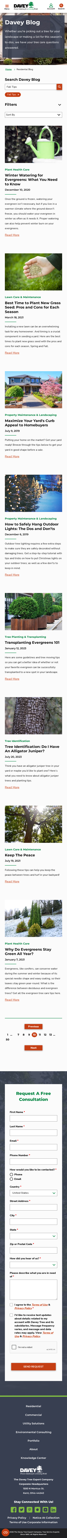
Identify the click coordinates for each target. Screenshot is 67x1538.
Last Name (17, 1126)
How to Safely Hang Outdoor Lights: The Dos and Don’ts (32, 526)
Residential (33, 1406)
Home (8, 69)
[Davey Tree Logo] (33, 1470)
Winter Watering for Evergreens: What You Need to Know (31, 179)
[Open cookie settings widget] (5, 1532)
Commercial (33, 1414)
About (33, 1449)
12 (45, 1034)
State (14, 1230)
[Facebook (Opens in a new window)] (13, 1509)
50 (7, 1039)
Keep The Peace (20, 855)
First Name (17, 1112)
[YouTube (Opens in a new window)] (45, 1509)
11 (40, 1034)
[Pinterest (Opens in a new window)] (29, 1509)
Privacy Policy (23, 1308)
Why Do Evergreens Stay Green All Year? (28, 951)
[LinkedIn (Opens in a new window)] (53, 1509)
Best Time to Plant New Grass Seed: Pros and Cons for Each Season (33, 307)
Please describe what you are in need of (33, 1274)
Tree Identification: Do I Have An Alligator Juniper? (32, 749)
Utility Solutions (33, 1423)
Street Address (20, 1201)
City (13, 1215)
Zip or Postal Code (22, 1244)
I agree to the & (32, 1306)
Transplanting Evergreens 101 (32, 642)
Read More (12, 235)
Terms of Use (40, 1305)
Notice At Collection (46, 1517)
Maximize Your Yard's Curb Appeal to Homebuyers (29, 423)
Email (14, 1141)
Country (15, 1187)
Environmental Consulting (33, 1432)
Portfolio (33, 1440)
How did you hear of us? (25, 1258)
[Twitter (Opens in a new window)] (21, 1509)
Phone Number (20, 1155)
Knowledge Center (33, 1458)
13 (50, 1034)
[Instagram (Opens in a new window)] (37, 1509)
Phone (18, 1174)
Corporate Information (42, 1522)
